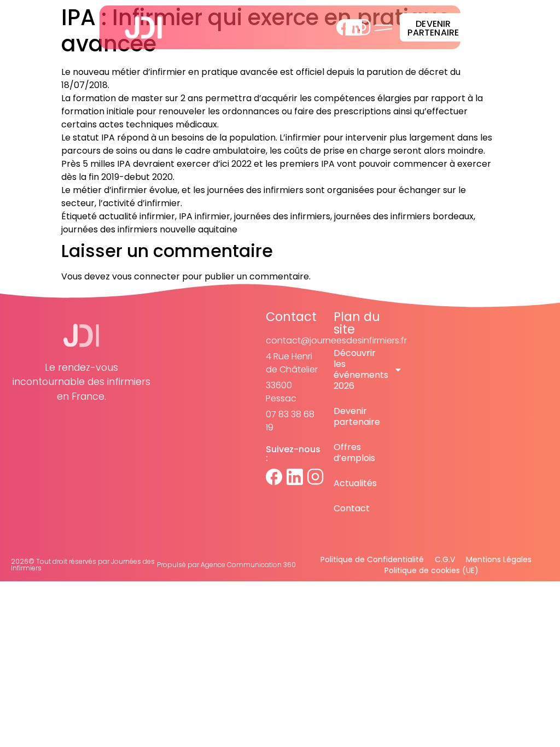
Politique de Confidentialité (372, 559)
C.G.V (445, 559)
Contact (352, 508)
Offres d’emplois (354, 452)
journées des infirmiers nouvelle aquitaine (149, 229)
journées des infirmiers (282, 216)
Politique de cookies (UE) (431, 570)
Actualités (355, 483)
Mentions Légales (499, 559)
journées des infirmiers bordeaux (404, 216)
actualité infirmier (137, 216)
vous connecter (146, 276)
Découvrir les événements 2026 (361, 369)
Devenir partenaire (357, 416)
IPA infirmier (204, 216)
